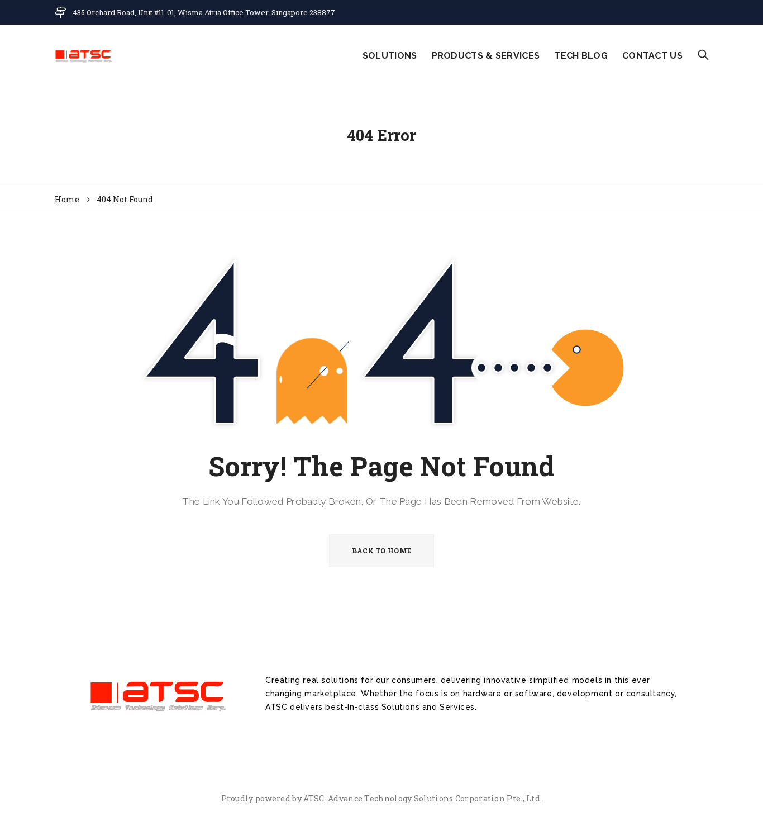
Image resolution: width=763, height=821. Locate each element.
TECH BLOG (581, 55)
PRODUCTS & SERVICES (486, 55)
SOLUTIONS (390, 55)
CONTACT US (652, 55)
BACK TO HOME (382, 550)
